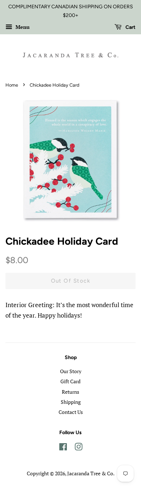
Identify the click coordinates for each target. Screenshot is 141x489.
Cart (130, 27)
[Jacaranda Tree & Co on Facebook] (63, 448)
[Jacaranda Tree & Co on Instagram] (78, 448)
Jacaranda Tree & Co (90, 473)
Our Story (70, 371)
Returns (70, 391)
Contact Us (71, 412)
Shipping (71, 401)
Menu (22, 26)
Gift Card (70, 381)
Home (11, 85)
